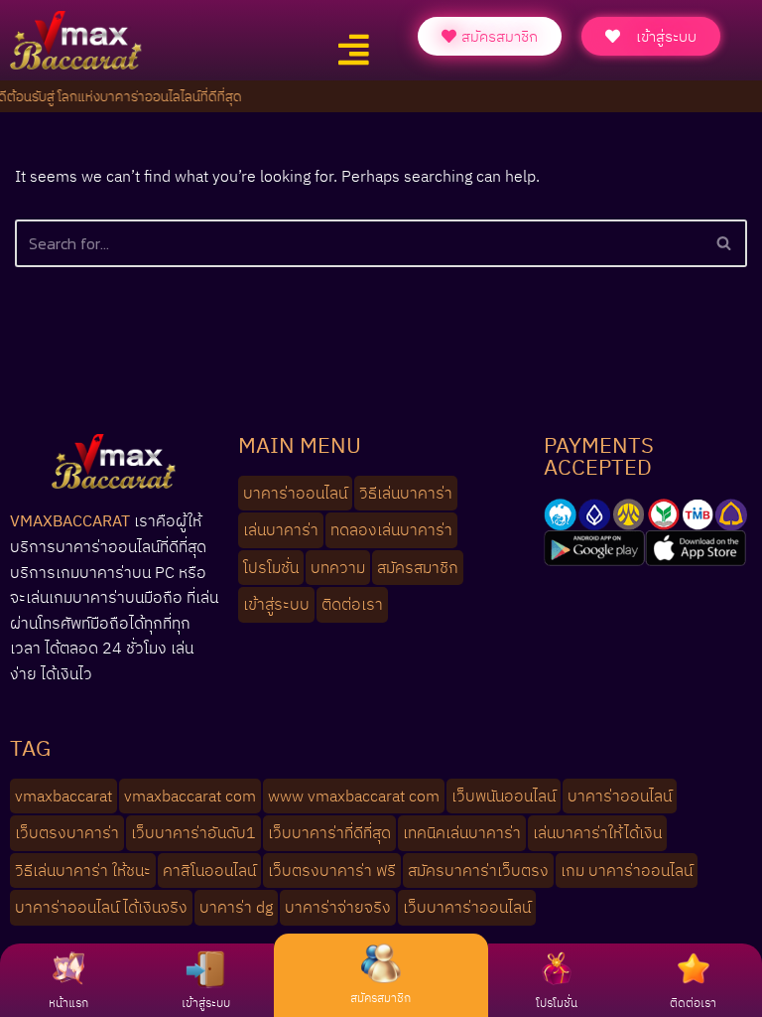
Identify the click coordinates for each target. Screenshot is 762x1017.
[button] (353, 50)
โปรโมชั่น (556, 1002)
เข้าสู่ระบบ (206, 1002)
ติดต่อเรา (693, 1002)
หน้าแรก (68, 1002)
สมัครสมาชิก (380, 997)
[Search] (724, 243)
